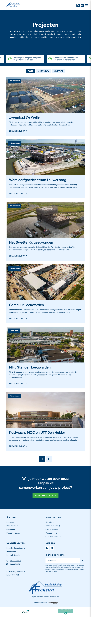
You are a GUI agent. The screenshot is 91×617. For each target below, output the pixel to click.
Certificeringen (52, 529)
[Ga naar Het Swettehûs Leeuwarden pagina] (45, 220)
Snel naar (11, 517)
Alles (30, 71)
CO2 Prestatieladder (53, 537)
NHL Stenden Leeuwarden (29, 367)
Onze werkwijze (52, 526)
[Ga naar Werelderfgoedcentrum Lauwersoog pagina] (45, 157)
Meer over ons (53, 517)
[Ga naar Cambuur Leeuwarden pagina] (45, 282)
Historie (49, 522)
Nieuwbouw (43, 71)
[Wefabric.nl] (53, 603)
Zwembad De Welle (24, 117)
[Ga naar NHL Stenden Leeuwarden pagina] (45, 344)
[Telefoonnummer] (78, 5)
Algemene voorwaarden (40, 597)
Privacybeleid (54, 597)
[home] (13, 5)
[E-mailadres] (82, 5)
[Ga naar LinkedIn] (52, 548)
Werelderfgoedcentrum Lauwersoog (37, 180)
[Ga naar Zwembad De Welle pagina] (45, 95)
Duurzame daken (13, 533)
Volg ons (50, 543)
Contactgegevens (16, 543)
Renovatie (58, 71)
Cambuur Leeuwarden (26, 305)
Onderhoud (10, 529)
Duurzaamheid (51, 533)
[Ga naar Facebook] (47, 548)
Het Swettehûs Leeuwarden (31, 242)
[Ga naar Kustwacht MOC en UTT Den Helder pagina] (45, 410)
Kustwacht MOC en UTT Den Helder (37, 432)
